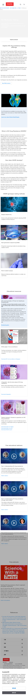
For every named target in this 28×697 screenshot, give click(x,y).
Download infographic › (6, 394)
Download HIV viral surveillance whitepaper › (11, 359)
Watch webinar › (4, 475)
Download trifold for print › (7, 429)
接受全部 (14, 692)
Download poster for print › (7, 428)
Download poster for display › (7, 426)
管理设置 (14, 688)
